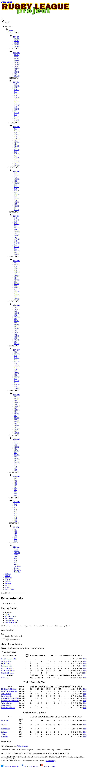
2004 (15, 486)
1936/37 (16, 198)
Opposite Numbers (11, 620)
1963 (15, 319)
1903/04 (16, 60)
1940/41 (16, 220)
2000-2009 (13, 472)
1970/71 (16, 354)
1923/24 (16, 142)
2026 (15, 541)
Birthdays (12, 543)
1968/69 (16, 340)
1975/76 (16, 373)
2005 (15, 488)
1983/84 (16, 410)
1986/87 (16, 421)
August (16, 564)
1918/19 (16, 117)
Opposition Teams (11, 622)
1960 (15, 307)
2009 (15, 495)
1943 (15, 229)
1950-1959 (13, 256)
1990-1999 (13, 435)
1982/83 (16, 406)
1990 (15, 441)
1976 (15, 375)
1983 (15, 408)
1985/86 (16, 418)
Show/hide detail (9, 652)
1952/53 (16, 272)
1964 (15, 323)
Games (7, 614)
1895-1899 (13, 33)
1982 (15, 404)
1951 (15, 266)
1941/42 (16, 224)
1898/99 (16, 45)
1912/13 (16, 94)
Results (7, 576)
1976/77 (16, 377)
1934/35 (16, 191)
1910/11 (16, 86)
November (17, 570)
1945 (15, 237)
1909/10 (16, 76)
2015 (15, 513)
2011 (15, 506)
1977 (15, 379)
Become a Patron (49, 766)
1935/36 (16, 194)
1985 (15, 416)
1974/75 (16, 369)
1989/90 (16, 433)
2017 (15, 517)
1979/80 (16, 388)
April (15, 556)
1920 (15, 129)
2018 (15, 519)
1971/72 (16, 358)
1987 (15, 423)
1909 (15, 74)
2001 (15, 480)
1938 (15, 204)
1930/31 (16, 175)
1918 (15, 115)
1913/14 (16, 97)
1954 (15, 278)
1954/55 (16, 280)
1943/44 (16, 231)
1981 (15, 400)
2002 (15, 482)
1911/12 (16, 90)
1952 (15, 270)
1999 (15, 470)
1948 (15, 249)
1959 (15, 297)
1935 (15, 192)
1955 (15, 282)
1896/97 (16, 41)
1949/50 (16, 254)
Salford (3, 734)
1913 (15, 95)
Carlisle (3, 724)
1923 (15, 140)
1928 (15, 159)
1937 (15, 200)
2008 (15, 493)
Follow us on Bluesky (11, 766)
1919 (15, 118)
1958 (15, 293)
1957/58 (16, 291)
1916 (15, 107)
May (15, 558)
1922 (15, 136)
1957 (15, 289)
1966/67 (16, 332)
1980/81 (16, 398)
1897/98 (16, 43)
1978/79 (16, 384)
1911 (15, 88)
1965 (15, 326)
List (84, 659)
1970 (15, 352)
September (17, 566)
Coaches (8, 581)
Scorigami (8, 578)
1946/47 (16, 243)
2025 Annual (9, 589)
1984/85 (16, 414)
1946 (15, 241)
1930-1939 (13, 167)
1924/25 (16, 146)
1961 (15, 311)
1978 (15, 383)
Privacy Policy (50, 761)
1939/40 (16, 210)
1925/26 (16, 150)
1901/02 (16, 57)
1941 (15, 222)
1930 (15, 173)
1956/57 (16, 287)
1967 (15, 334)
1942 (15, 226)
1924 (15, 144)
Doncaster (4, 737)
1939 (15, 208)
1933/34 (16, 187)
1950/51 (16, 264)
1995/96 (16, 462)
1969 (15, 342)
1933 (15, 185)
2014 (15, 511)
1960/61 (16, 309)
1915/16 (16, 105)
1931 (15, 177)
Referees (8, 583)
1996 (15, 464)
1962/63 (16, 317)
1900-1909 (13, 49)
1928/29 (16, 161)
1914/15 (16, 101)
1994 (15, 456)
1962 (15, 315)
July (15, 562)
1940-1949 (13, 212)
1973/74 (16, 365)
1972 (15, 360)
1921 (15, 132)
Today (16, 549)
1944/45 (16, 235)
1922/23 (16, 138)
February (17, 553)
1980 (15, 397)
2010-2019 (13, 498)
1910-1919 (13, 78)
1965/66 (16, 328)
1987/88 (16, 425)
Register (9, 2)
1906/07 (16, 66)
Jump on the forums (31, 766)
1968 (15, 338)
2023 (15, 535)
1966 (15, 330)
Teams (7, 585)
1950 (15, 263)
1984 (15, 412)
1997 (15, 466)
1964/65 (16, 324)
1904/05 (16, 62)
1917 (15, 111)
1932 (15, 181)
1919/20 (16, 120)
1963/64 (16, 321)
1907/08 (16, 68)
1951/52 (16, 268)
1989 (15, 431)
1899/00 (16, 46)
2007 (15, 492)
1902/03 (16, 58)
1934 (15, 189)
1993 (15, 453)
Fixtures (8, 574)
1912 (15, 92)
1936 (15, 196)
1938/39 (16, 206)
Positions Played (10, 616)
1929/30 (16, 165)
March (16, 555)
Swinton (4, 732)
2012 (15, 507)
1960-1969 (13, 301)
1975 (15, 371)
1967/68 (16, 336)
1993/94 (16, 455)
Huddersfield (5, 729)
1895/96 (16, 39)
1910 (15, 84)
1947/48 (16, 247)
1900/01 (16, 55)
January (16, 551)
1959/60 (16, 299)
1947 (15, 245)
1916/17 (16, 109)
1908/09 (16, 72)
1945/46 (16, 239)
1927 (15, 155)
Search (3, 593)
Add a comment (22, 746)
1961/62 (16, 313)
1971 (15, 356)
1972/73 (16, 361)
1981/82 (16, 402)
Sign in (3, 2)
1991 (15, 445)
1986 (15, 420)
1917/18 (16, 113)
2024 (15, 537)
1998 (15, 468)
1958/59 (16, 295)
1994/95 (16, 458)
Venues (7, 587)
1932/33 (16, 183)
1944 (15, 233)
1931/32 (16, 179)
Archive (8, 26)
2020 (15, 529)
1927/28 (16, 157)
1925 (15, 148)
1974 (15, 367)
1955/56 (16, 284)
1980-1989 (13, 390)
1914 (15, 99)
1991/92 (16, 447)
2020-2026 (13, 523)
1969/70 (16, 344)
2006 (15, 490)
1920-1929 (13, 123)
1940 (15, 218)
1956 (15, 286)
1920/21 (16, 131)
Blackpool (4, 720)
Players (7, 579)
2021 (15, 531)
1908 (15, 70)
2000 (15, 478)
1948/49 (16, 251)
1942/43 (16, 227)
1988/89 (16, 429)
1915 (15, 103)
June (15, 560)
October (16, 568)
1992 (15, 449)
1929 (15, 163)
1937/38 (16, 202)
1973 (15, 363)
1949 (15, 252)
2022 (15, 533)
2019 (15, 521)
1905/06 (16, 64)
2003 (15, 484)
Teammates (9, 618)
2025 (15, 539)
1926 (15, 152)
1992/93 (16, 451)
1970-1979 (13, 346)
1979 (15, 386)
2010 (15, 504)
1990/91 (16, 443)
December (17, 572)
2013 (15, 509)
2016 (15, 515)
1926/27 (16, 154)
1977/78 (16, 381)
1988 (15, 427)
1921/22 (16, 134)
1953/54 (16, 276)
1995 (15, 460)
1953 (15, 274)
